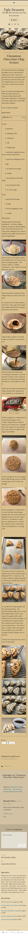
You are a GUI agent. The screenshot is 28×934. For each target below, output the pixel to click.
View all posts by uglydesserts (9, 759)
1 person (11, 813)
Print (23, 117)
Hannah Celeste (9, 801)
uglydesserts (15, 52)
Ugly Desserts (14, 10)
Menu (15, 20)
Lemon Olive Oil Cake (8, 863)
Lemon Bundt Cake (7, 919)
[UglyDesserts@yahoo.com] (14, 3)
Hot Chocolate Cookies (8, 856)
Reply (4, 816)
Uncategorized (7, 766)
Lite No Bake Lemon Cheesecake (11, 905)
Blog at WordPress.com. (14, 930)
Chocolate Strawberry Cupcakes (11, 911)
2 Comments (21, 52)
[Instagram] (18, 24)
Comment (22, 845)
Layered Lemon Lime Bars (9, 916)
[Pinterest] (15, 24)
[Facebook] (9, 24)
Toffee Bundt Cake (7, 902)
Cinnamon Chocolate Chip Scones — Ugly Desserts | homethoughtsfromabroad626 (13, 789)
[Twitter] (12, 24)
